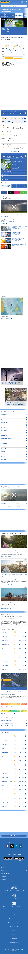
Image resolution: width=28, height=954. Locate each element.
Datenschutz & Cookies (14, 918)
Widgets (3, 870)
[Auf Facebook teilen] (4, 192)
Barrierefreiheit (14, 938)
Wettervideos (4, 876)
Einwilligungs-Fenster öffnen (14, 922)
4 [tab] (15, 506)
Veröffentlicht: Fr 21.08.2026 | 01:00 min (9, 221)
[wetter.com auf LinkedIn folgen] (16, 846)
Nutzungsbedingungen (14, 942)
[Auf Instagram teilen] (17, 192)
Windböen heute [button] (4, 316)
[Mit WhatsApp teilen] (23, 192)
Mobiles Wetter (5, 873)
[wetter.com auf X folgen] (12, 846)
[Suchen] (25, 6)
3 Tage (12, 15)
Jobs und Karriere (14, 914)
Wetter (3, 868)
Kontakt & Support (14, 926)
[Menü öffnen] (25, 1)
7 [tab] (20, 691)
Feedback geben (13, 33)
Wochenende (18, 15)
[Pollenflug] (22, 2)
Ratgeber (3, 879)
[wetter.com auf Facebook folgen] (7, 846)
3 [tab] (13, 506)
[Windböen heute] (14, 306)
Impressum (14, 930)
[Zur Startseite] (5, 1)
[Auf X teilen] (11, 192)
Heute (2, 15)
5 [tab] (17, 506)
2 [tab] (10, 506)
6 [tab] (19, 506)
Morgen (7, 15)
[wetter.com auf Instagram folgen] (20, 846)
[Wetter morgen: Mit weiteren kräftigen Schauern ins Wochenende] (14, 206)
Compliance (14, 934)
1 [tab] (8, 506)
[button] (14, 113)
